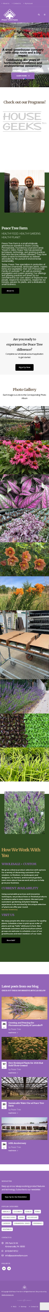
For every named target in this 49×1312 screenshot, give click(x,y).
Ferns (37, 1212)
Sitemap (23, 1306)
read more (12, 1032)
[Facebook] (9, 1268)
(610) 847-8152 (11, 1251)
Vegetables (7, 1229)
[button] (23, 79)
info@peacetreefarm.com (16, 1255)
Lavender (6, 1223)
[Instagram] (4, 1268)
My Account (29, 3)
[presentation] (7, 55)
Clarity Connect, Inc (8, 1295)
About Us (6, 3)
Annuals (6, 1212)
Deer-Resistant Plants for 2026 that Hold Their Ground (25, 1064)
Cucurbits (18, 1212)
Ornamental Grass (22, 1223)
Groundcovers (9, 1217)
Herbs (21, 1217)
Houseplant (32, 1217)
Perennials (37, 1223)
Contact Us (17, 3)
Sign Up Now (24, 367)
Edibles (28, 1212)
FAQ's (14, 1306)
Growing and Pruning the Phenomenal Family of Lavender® (25, 1024)
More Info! (11, 940)
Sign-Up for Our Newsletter (16, 1197)
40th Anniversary (17, 1143)
